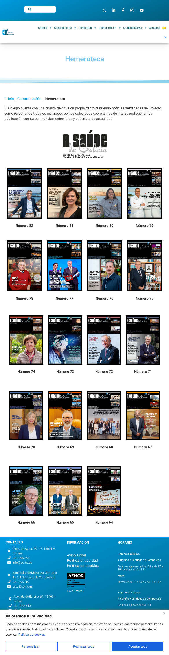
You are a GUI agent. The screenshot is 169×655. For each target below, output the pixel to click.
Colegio (42, 27)
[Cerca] (164, 613)
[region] (84, 632)
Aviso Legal (76, 555)
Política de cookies (31, 634)
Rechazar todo (83, 646)
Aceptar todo (137, 646)
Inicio (9, 98)
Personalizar (30, 646)
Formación (85, 27)
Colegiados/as (63, 27)
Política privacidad (82, 560)
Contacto (154, 27)
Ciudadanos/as (132, 27)
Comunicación (107, 27)
